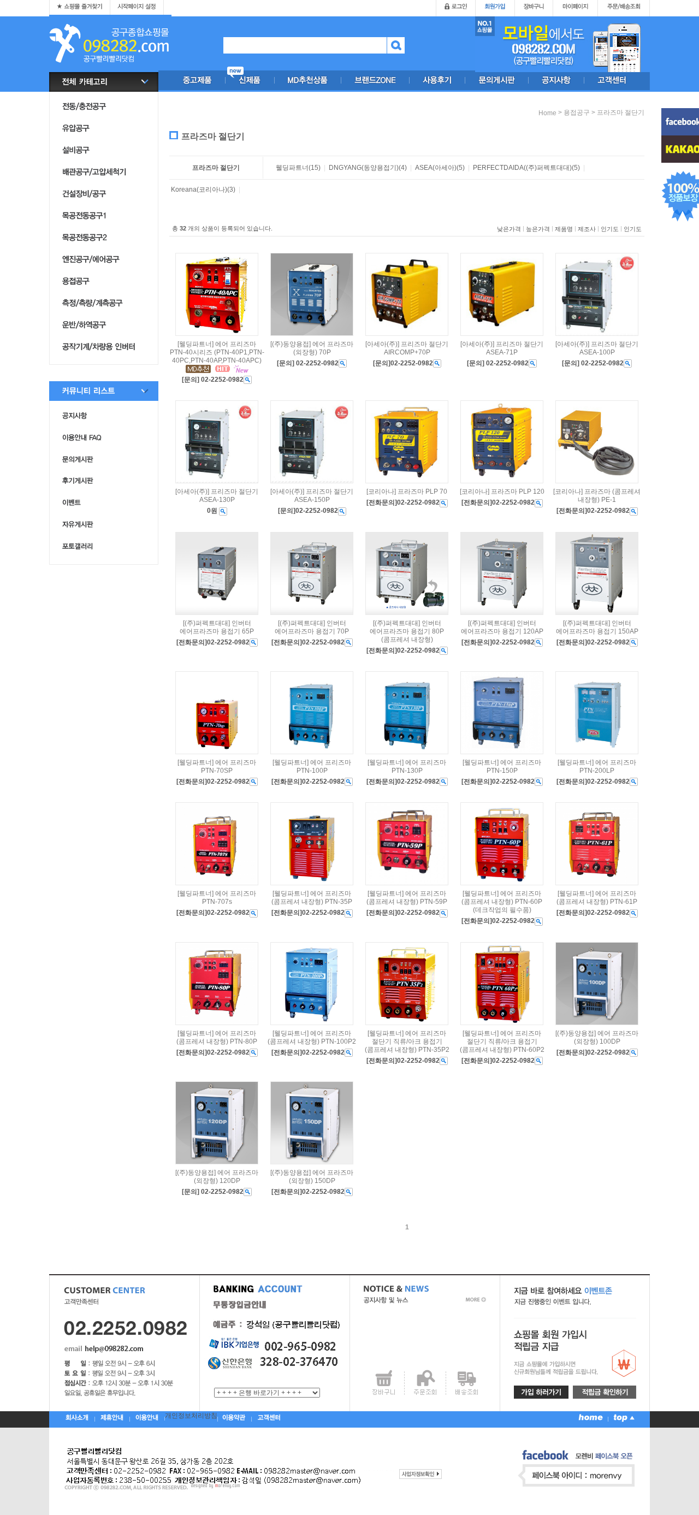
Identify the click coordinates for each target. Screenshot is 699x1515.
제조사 (587, 229)
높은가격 (538, 229)
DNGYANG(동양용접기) (364, 167)
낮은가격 (509, 229)
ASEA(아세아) (436, 167)
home (547, 113)
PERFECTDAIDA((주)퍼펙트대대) (522, 167)
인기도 (610, 229)
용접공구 (577, 112)
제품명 (564, 229)
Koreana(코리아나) (199, 189)
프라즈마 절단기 (620, 112)
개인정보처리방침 (191, 1415)
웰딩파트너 (292, 167)
